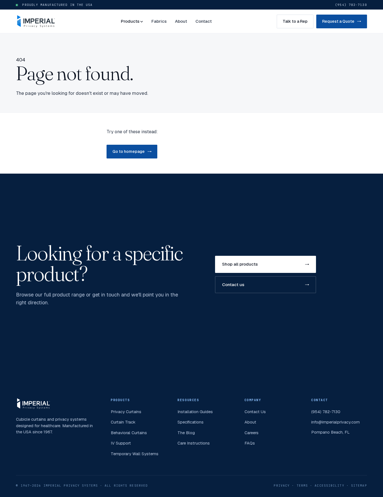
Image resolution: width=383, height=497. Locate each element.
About (181, 21)
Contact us (233, 284)
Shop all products (240, 264)
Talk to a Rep (295, 21)
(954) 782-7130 (351, 5)
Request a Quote (338, 21)
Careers (251, 432)
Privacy (282, 485)
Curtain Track (123, 422)
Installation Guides (195, 411)
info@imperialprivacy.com (335, 422)
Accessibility (329, 485)
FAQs (249, 443)
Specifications (190, 422)
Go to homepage (128, 151)
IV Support (121, 443)
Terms (302, 485)
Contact (203, 21)
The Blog (186, 432)
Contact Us (255, 411)
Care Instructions (193, 443)
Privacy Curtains (126, 411)
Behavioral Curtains (129, 432)
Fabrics (159, 21)
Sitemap (359, 485)
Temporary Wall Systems (134, 453)
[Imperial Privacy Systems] (36, 21)
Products (130, 21)
